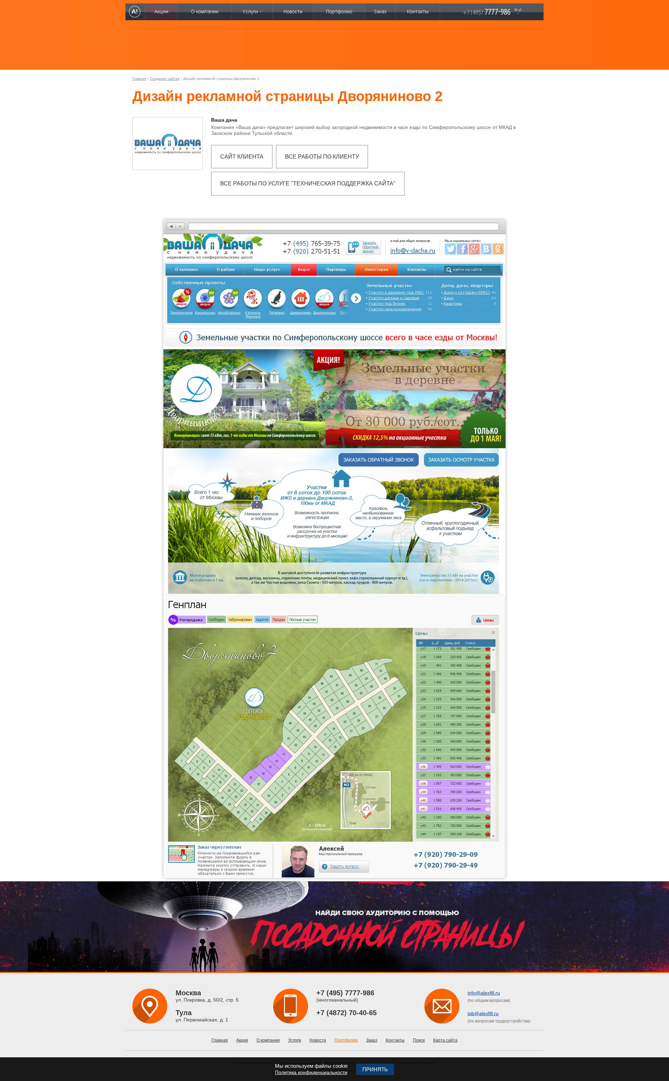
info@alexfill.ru (484, 993)
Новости (317, 1040)
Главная (139, 78)
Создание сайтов (164, 78)
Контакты (395, 1040)
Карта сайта (445, 1040)
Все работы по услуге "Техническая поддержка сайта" (307, 183)
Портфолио (346, 1040)
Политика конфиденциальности (311, 1072)
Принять (375, 1069)
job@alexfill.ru (483, 1013)
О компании (268, 1040)
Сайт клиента (241, 157)
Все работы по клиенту (322, 157)
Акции (242, 1040)
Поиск (419, 1040)
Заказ (371, 1040)
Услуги (294, 1040)
